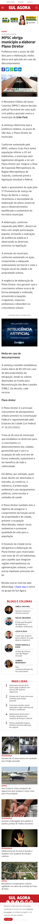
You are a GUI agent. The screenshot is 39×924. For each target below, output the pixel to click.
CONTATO (30, 2)
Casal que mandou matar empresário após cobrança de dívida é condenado (21, 707)
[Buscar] (36, 8)
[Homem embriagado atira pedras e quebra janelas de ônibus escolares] (19, 808)
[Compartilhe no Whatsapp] (11, 69)
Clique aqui (21, 586)
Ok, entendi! (8, 919)
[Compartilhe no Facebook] (3, 69)
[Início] (19, 9)
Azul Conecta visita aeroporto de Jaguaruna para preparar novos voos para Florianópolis (18, 791)
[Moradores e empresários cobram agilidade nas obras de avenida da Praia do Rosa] (19, 871)
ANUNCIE (21, 2)
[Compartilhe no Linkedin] (20, 69)
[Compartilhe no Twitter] (7, 69)
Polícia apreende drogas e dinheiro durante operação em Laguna (20, 725)
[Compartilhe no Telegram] (15, 69)
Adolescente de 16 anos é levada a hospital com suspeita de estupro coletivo (20, 716)
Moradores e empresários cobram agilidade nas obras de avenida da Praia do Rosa (19, 886)
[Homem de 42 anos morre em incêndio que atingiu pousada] (19, 745)
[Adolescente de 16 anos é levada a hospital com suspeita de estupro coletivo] (19, 838)
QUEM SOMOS (10, 2)
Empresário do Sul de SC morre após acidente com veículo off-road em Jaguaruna (19, 688)
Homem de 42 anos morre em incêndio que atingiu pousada (21, 698)
